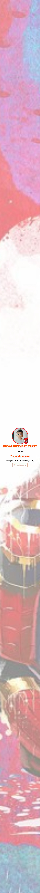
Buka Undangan (21, 465)
